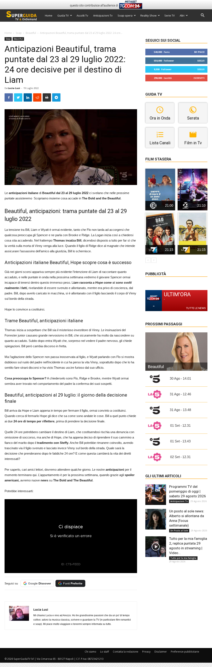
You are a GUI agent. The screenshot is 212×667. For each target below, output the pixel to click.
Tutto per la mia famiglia (183, 558)
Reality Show (148, 15)
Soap (19, 33)
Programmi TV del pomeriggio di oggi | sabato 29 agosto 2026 (187, 491)
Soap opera (125, 15)
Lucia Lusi (14, 88)
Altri (182, 15)
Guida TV (63, 15)
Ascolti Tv (82, 15)
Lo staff (104, 651)
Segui (201, 60)
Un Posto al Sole (179, 530)
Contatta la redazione (125, 651)
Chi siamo (90, 651)
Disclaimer (160, 651)
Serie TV (169, 15)
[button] (202, 16)
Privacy (146, 651)
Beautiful (31, 33)
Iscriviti (199, 77)
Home (48, 15)
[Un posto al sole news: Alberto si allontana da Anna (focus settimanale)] (155, 519)
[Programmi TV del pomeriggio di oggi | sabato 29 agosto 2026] (155, 494)
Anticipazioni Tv (103, 15)
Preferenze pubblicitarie (185, 651)
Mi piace (199, 51)
